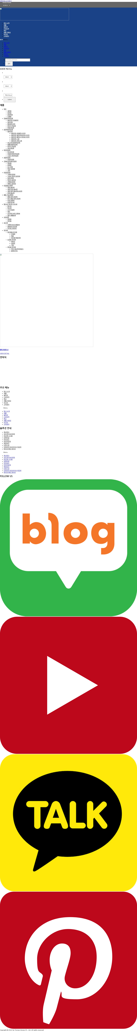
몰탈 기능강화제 (8, 195)
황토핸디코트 (11, 124)
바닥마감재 (7, 150)
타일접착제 (7, 172)
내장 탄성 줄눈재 (12, 189)
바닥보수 (6, 439)
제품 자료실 (7, 32)
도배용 (9, 116)
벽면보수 (6, 443)
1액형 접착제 (11, 174)
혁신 (5, 30)
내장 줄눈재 (10, 187)
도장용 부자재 (11, 239)
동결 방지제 (10, 202)
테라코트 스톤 (15, 139)
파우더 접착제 (11, 180)
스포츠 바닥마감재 (12, 155)
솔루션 (6, 27)
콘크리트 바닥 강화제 (13, 213)
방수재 (9, 208)
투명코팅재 (10, 128)
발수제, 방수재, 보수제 (10, 204)
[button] (41, 39)
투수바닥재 (10, 152)
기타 (8, 170)
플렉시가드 (14, 251)
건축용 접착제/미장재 (10, 161)
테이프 (13, 241)
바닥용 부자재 (11, 247)
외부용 (9, 113)
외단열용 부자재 (12, 232)
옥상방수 (6, 432)
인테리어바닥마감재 (13, 154)
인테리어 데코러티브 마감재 (12, 447)
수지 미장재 (10, 210)
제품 (5, 25)
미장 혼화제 (10, 200)
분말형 (9, 165)
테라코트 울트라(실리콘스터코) (20, 135)
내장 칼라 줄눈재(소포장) (14, 191)
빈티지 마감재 (11, 126)
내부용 (9, 111)
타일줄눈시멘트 (8, 185)
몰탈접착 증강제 (12, 226)
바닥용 (9, 221)
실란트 (13, 243)
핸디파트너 (4, 350)
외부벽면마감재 (8, 129)
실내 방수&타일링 (9, 434)
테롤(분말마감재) (12, 144)
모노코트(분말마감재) (13, 142)
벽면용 (9, 219)
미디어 (6, 34)
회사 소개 (6, 23)
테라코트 (10, 131)
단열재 (13, 234)
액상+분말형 (11, 169)
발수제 (9, 206)
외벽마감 (6, 438)
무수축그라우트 (12, 228)
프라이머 (6, 217)
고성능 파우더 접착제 (13, 176)
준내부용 (10, 114)
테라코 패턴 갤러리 (10, 449)
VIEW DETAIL (4, 353)
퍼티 (5, 109)
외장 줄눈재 (10, 193)
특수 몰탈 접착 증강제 (13, 198)
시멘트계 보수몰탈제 (13, 225)
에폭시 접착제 (11, 183)
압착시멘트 (10, 178)
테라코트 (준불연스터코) (18, 133)
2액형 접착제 (11, 182)
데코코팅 (10, 122)
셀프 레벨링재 (11, 215)
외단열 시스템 (8, 436)
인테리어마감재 (8, 118)
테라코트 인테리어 (12, 120)
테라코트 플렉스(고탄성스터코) (20, 137)
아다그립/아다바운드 (17, 249)
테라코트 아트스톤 (16, 141)
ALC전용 (10, 167)
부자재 (6, 230)
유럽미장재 (7, 157)
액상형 (9, 163)
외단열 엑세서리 (16, 238)
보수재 (6, 223)
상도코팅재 (10, 148)
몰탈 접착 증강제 (12, 197)
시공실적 (6, 28)
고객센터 (6, 36)
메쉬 (12, 236)
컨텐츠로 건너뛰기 (6, 1)
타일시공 (6, 445)
